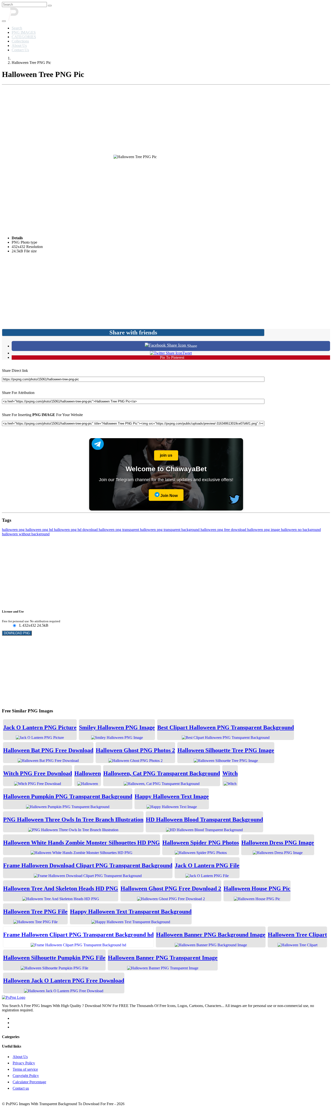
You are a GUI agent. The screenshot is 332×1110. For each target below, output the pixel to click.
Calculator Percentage (29, 1082)
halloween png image (264, 530)
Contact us (21, 1088)
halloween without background (26, 534)
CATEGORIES (24, 37)
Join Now (168, 496)
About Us (19, 45)
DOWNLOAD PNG (17, 633)
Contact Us (20, 50)
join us (166, 455)
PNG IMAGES (24, 32)
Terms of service (25, 1069)
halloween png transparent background (170, 530)
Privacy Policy (24, 1063)
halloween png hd (40, 530)
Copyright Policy (26, 1076)
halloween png (14, 530)
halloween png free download (224, 530)
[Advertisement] (166, 121)
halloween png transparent (119, 530)
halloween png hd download (76, 530)
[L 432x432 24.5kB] (14, 626)
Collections (20, 41)
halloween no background (301, 530)
